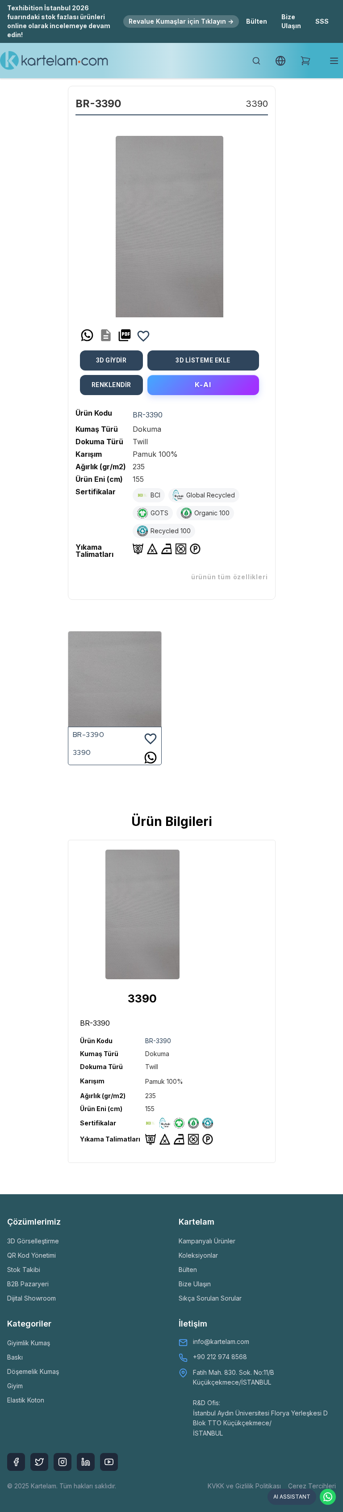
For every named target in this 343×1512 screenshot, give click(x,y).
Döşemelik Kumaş (33, 1371)
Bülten (256, 21)
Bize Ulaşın (291, 21)
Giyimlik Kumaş (28, 1343)
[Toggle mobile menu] (334, 61)
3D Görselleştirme (33, 1241)
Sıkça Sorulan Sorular (210, 1298)
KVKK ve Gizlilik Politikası (244, 1486)
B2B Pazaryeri (28, 1284)
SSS (322, 21)
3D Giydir (111, 360)
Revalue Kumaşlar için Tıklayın (181, 21)
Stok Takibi (23, 1269)
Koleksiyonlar (198, 1255)
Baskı (15, 1357)
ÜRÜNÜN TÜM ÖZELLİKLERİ (229, 577)
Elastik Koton (25, 1400)
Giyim (15, 1386)
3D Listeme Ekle (203, 360)
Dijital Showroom (31, 1298)
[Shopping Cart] (305, 61)
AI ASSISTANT (291, 1496)
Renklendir (111, 384)
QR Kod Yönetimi (31, 1255)
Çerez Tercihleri (312, 1486)
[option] (169, 223)
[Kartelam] (54, 61)
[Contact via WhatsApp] (328, 1497)
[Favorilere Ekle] (143, 335)
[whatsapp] (87, 335)
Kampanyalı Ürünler (207, 1241)
